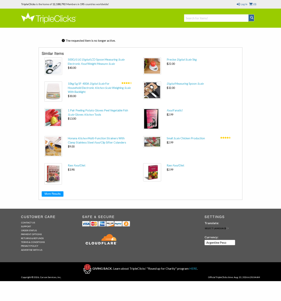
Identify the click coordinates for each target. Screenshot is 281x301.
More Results (53, 193)
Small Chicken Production (186, 138)
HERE (193, 268)
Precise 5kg (182, 59)
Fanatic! (175, 110)
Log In (243, 4)
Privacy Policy (29, 245)
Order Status (29, 230)
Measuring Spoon (185, 83)
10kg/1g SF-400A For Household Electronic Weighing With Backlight (99, 87)
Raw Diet (76, 165)
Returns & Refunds (32, 238)
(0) (254, 4)
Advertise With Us (31, 249)
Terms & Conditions (33, 242)
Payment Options (31, 234)
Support (26, 226)
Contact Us (28, 222)
